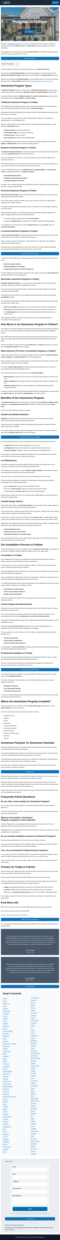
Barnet (32, 1096)
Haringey (33, 1045)
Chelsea (5, 1016)
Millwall (33, 1005)
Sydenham (6, 1134)
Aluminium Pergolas (14, 43)
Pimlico (5, 1021)
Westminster (6, 1046)
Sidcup (33, 1118)
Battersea (25, 915)
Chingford (33, 1128)
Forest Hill (6, 1124)
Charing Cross (7, 1051)
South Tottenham (35, 1053)
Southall (5, 1136)
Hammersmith (7, 1011)
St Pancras (6, 1091)
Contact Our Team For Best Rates (30, 253)
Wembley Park (7, 1126)
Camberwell (6, 1066)
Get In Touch (30, 1218)
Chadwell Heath (35, 1141)
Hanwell (5, 1099)
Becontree (33, 1138)
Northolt (33, 1018)
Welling (33, 1121)
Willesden (5, 1076)
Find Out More (30, 771)
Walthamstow (34, 1098)
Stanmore (33, 1075)
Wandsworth (13, 915)
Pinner (32, 1078)
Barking (33, 1111)
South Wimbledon (8, 1031)
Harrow (33, 1030)
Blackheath (34, 1040)
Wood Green (34, 1055)
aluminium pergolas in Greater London (42, 81)
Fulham (3, 915)
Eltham (33, 1088)
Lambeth (5, 1048)
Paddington (6, 1026)
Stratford (33, 1063)
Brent (4, 1129)
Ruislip (33, 1091)
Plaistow (33, 1070)
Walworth (5, 1079)
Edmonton (33, 1103)
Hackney (33, 1008)
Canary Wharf (34, 1020)
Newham (33, 1083)
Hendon (5, 1144)
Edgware (33, 1068)
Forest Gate (34, 1081)
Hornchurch (34, 1148)
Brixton (5, 1053)
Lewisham (33, 1015)
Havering (33, 1151)
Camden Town (7, 1081)
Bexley (32, 1136)
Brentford (5, 1041)
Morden (5, 1061)
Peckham (5, 1101)
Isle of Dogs (34, 1013)
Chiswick (5, 1018)
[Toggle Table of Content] (16, 64)
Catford (33, 1010)
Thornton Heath (7, 1116)
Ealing (4, 1104)
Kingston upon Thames (9, 1096)
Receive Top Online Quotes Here (30, 669)
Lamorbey (33, 1123)
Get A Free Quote (30, 986)
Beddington (6, 1142)
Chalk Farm (6, 1089)
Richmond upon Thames (9, 1043)
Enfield (33, 1126)
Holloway (5, 1119)
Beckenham (34, 1043)
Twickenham (6, 1074)
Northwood (34, 1108)
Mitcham (5, 1069)
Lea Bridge (34, 1050)
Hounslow (5, 1106)
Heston (5, 1131)
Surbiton (5, 1111)
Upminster (33, 1153)
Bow (32, 1028)
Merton (5, 1038)
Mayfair (5, 1028)
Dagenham (34, 1143)
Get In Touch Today (30, 58)
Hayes (32, 1048)
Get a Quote (29, 31)
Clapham (5, 1023)
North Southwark (7, 1071)
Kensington (6, 1013)
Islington (5, 1109)
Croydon (33, 1003)
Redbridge (33, 1113)
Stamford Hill (34, 1035)
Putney (8, 915)
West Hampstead (7, 1086)
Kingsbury (5, 1149)
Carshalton (6, 1139)
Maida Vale (6, 1036)
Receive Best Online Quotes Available (30, 437)
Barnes (20, 915)
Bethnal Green (7, 1147)
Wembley (5, 1114)
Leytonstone (34, 1086)
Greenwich (34, 1023)
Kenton (33, 1033)
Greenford (5, 1121)
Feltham (33, 1025)
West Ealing (6, 1094)
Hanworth (33, 1000)
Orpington (33, 1133)
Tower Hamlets (35, 997)
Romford (33, 1146)
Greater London (35, 1065)
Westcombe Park (35, 1058)
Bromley (33, 1038)
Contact (55, 2)
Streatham (6, 1056)
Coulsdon (33, 1073)
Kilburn (5, 1058)
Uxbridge (33, 1106)
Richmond (6, 1033)
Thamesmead (34, 1131)
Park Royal (6, 1064)
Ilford (32, 1116)
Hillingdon (33, 1060)
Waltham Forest (35, 1101)
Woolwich (33, 1093)
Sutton (4, 1152)
